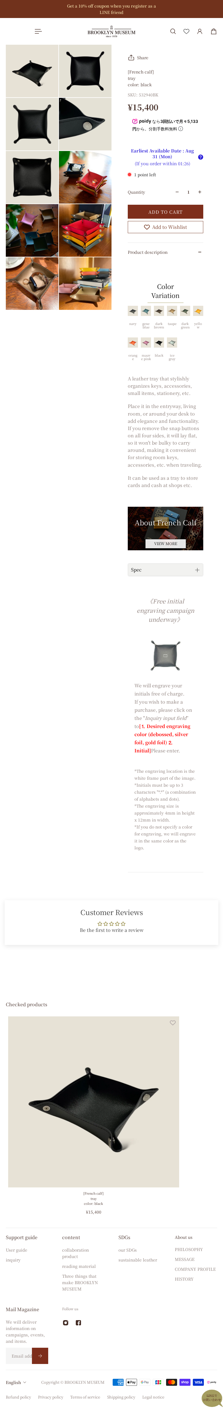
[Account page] (200, 31)
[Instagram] (65, 1322)
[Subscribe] (40, 1356)
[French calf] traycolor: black (93, 1198)
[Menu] (37, 31)
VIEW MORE (165, 543)
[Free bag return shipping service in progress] (111, 9)
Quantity (136, 192)
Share (142, 57)
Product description (148, 252)
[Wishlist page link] (186, 31)
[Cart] (214, 31)
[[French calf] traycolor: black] (93, 1101)
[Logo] (111, 31)
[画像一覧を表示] (214, 44)
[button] (200, 157)
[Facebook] (78, 1322)
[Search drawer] (173, 31)
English (13, 1382)
